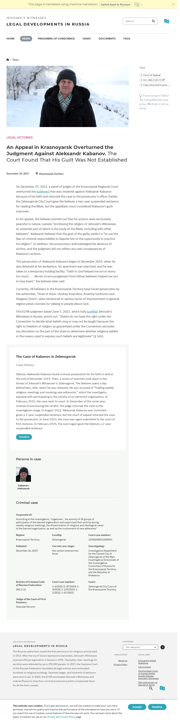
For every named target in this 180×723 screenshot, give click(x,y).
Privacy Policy (120, 664)
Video (86, 38)
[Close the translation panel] (173, 4)
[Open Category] (162, 647)
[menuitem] (10, 38)
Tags (126, 38)
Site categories (133, 647)
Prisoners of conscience (56, 38)
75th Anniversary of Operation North (147, 683)
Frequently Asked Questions (147, 661)
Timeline (24, 436)
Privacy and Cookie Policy (61, 716)
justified (92, 311)
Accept (137, 707)
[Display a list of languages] (138, 4)
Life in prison (144, 667)
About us (122, 660)
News (26, 38)
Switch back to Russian (115, 4)
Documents (107, 38)
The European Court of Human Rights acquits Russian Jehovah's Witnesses (148, 675)
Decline (157, 707)
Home (10, 38)
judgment (43, 191)
